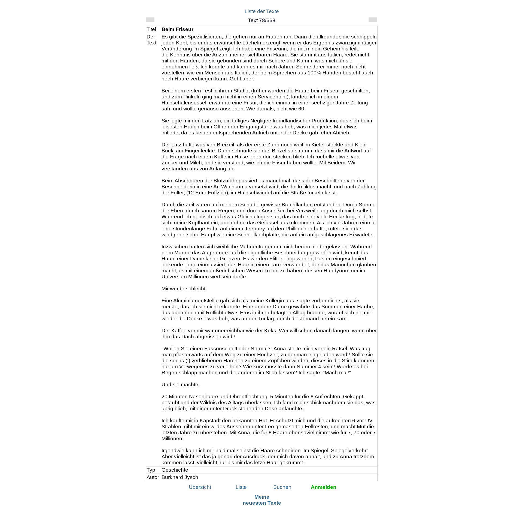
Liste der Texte (262, 11)
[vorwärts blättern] (373, 19)
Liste (241, 487)
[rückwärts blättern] (150, 19)
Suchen (282, 487)
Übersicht (200, 487)
